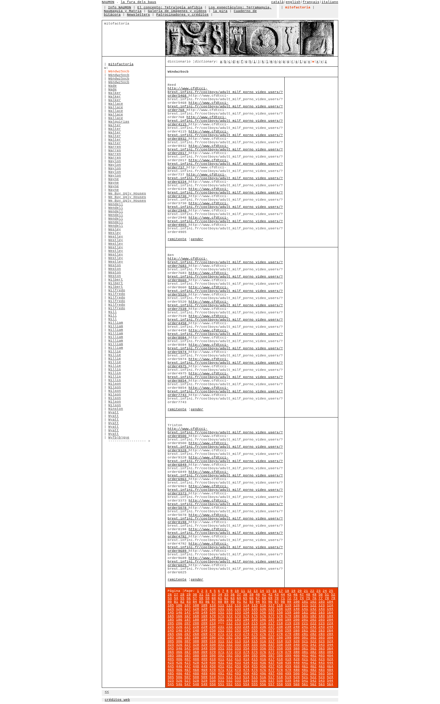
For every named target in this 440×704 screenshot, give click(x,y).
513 (238, 677)
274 (246, 634)
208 (196, 623)
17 (281, 591)
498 (280, 673)
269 (204, 634)
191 (221, 619)
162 (313, 612)
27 (176, 594)
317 (271, 641)
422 (313, 659)
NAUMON (108, 2)
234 (246, 627)
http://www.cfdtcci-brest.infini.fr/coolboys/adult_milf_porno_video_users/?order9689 (225, 547)
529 (204, 680)
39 (251, 594)
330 (213, 645)
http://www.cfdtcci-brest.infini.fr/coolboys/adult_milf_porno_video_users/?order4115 (225, 120)
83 (188, 602)
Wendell (115, 204)
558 (280, 684)
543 (321, 680)
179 (288, 616)
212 (229, 623)
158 (280, 612)
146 (179, 612)
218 (280, 623)
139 (288, 609)
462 (313, 666)
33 (214, 594)
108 (196, 605)
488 (196, 673)
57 (195, 598)
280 (296, 634)
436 (263, 663)
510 (213, 677)
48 (308, 594)
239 (288, 627)
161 (305, 612)
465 (171, 670)
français (311, 2)
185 (171, 619)
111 (221, 605)
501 (305, 673)
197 (271, 619)
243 (321, 627)
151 (221, 612)
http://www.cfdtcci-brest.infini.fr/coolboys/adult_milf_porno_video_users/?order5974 (225, 348)
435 (254, 663)
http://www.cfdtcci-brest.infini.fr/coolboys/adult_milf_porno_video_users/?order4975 (225, 362)
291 (221, 637)
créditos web (117, 700)
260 (296, 630)
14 (262, 591)
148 (196, 612)
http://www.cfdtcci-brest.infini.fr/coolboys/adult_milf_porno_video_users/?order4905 (225, 221)
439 (288, 663)
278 (280, 634)
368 (196, 652)
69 (270, 598)
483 (321, 670)
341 (305, 645)
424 (330, 659)
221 (305, 623)
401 (305, 655)
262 (313, 630)
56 (188, 598)
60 (214, 598)
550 (213, 684)
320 (296, 641)
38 (245, 594)
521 (305, 677)
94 (258, 602)
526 (179, 680)
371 (221, 652)
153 (238, 612)
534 (246, 680)
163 (321, 612)
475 (254, 670)
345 (171, 648)
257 (271, 630)
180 (296, 616)
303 (321, 637)
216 (263, 623)
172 (229, 616)
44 (283, 594)
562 (313, 684)
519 (288, 677)
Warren (114, 147)
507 (187, 677)
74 (302, 598)
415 (254, 659)
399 (288, 655)
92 (245, 602)
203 (321, 619)
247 (187, 630)
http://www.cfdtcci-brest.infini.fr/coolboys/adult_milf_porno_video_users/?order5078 (225, 504)
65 (245, 598)
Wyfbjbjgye (118, 437)
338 (280, 645)
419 (288, 659)
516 (263, 677)
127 (187, 609)
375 (254, 652)
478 (280, 670)
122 (313, 605)
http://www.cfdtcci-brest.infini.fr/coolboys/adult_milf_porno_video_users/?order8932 (225, 135)
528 (196, 680)
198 (280, 619)
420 (296, 659)
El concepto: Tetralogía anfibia (169, 7)
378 (280, 652)
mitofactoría (120, 64)
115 (254, 605)
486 (179, 673)
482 (313, 670)
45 (289, 594)
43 (276, 594)
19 (293, 591)
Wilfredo (116, 290)
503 (321, 673)
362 (313, 648)
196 (263, 619)
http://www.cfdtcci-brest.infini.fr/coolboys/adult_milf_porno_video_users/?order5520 (225, 291)
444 (330, 663)
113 (238, 605)
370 (213, 652)
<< (107, 692)
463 (321, 666)
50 (320, 594)
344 (330, 645)
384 (330, 652)
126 (179, 609)
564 (330, 684)
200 (296, 619)
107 (187, 605)
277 (271, 634)
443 (321, 663)
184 (330, 616)
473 (238, 670)
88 (220, 602)
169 (204, 616)
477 (271, 670)
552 (229, 684)
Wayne (113, 179)
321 (305, 641)
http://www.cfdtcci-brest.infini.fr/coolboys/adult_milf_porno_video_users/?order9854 (225, 377)
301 (305, 637)
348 (196, 648)
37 (239, 594)
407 (187, 659)
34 (220, 594)
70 (276, 598)
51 (327, 594)
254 (246, 630)
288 (196, 637)
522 (313, 677)
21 (306, 591)
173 (238, 616)
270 (213, 634)
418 (280, 659)
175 (254, 616)
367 (187, 652)
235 (254, 627)
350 (213, 648)
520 (296, 677)
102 (313, 602)
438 (280, 663)
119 (288, 605)
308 (196, 641)
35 (226, 594)
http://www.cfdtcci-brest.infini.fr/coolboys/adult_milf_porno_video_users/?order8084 (225, 334)
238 (280, 627)
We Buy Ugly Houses (127, 193)
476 (263, 670)
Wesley (114, 229)
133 (238, 609)
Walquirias (118, 122)
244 (330, 627)
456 (263, 666)
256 (263, 630)
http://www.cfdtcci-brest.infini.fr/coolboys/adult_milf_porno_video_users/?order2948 (225, 207)
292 (229, 637)
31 (201, 594)
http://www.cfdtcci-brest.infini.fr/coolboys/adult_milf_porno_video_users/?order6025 (225, 561)
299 (288, 637)
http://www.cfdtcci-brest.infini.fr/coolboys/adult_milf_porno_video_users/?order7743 (225, 391)
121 (305, 605)
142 (313, 609)
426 (179, 663)
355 (254, 648)
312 (229, 641)
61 (220, 598)
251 (221, 630)
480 (296, 670)
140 (296, 609)
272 (229, 634)
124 (330, 605)
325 (171, 645)
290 (213, 637)
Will (112, 312)
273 (238, 634)
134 (246, 609)
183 (321, 616)
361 (305, 648)
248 (196, 630)
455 (254, 666)
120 (296, 605)
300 (296, 637)
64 (239, 598)
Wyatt (113, 412)
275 (254, 634)
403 (321, 655)
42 (270, 594)
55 (182, 598)
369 (204, 652)
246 (179, 630)
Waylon (114, 161)
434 (246, 663)
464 (330, 666)
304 (330, 637)
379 (288, 652)
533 (238, 680)
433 (238, 663)
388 (196, 655)
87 (214, 602)
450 (213, 666)
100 (296, 602)
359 (288, 648)
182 (313, 616)
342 (313, 645)
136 (263, 609)
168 (196, 616)
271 (221, 634)
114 (246, 605)
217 (271, 623)
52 (333, 594)
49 (314, 594)
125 (171, 609)
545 (171, 684)
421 (305, 659)
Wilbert (115, 279)
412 (229, 659)
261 (305, 630)
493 (238, 673)
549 (204, 684)
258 (280, 630)
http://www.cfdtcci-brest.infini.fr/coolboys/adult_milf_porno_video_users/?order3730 (225, 192)
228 (196, 627)
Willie (114, 351)
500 (296, 673)
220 (296, 623)
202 (313, 619)
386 (179, 655)
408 (196, 659)
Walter (114, 125)
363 (321, 648)
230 (213, 627)
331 (221, 645)
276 (263, 634)
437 (271, 663)
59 (207, 598)
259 (288, 630)
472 (229, 670)
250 (213, 630)
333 (238, 645)
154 (246, 612)
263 (321, 630)
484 (330, 670)
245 (171, 630)
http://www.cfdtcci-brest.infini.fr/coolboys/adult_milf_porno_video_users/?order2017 (225, 149)
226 (179, 627)
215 (254, 623)
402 (313, 655)
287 (187, 637)
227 (187, 627)
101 (305, 602)
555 (254, 684)
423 (321, 659)
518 (280, 677)
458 (280, 666)
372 (229, 652)
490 (213, 673)
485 (171, 673)
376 (263, 652)
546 (179, 684)
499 (288, 673)
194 (246, 619)
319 (288, 641)
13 (256, 591)
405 (171, 659)
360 (296, 648)
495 (254, 673)
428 (196, 663)
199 (288, 619)
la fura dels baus (138, 2)
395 (254, 655)
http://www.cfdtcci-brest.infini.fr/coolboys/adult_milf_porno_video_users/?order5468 (225, 92)
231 (221, 627)
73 (295, 598)
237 (271, 627)
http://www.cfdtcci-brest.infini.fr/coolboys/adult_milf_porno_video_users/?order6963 (225, 475)
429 (204, 663)
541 (305, 680)
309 (204, 641)
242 (313, 627)
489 (204, 673)
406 (179, 659)
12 (249, 591)
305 (171, 641)
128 (196, 609)
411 (221, 659)
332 (229, 645)
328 (196, 645)
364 (330, 648)
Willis (114, 369)
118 (280, 605)
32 (207, 594)
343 (321, 645)
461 (305, 666)
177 (271, 616)
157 (271, 612)
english (293, 2)
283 (321, 634)
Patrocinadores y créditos (182, 14)
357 (271, 648)
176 (263, 616)
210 (213, 623)
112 (229, 605)
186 (179, 619)
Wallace (115, 104)
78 (327, 598)
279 (288, 634)
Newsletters (138, 14)
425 (171, 663)
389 (204, 655)
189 (204, 619)
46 (295, 594)
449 (204, 666)
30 (195, 594)
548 (196, 684)
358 (280, 648)
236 (263, 627)
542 (313, 680)
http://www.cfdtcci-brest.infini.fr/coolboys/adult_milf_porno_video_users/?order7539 (225, 305)
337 (271, 645)
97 (276, 602)
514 (246, 677)
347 (187, 648)
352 (229, 648)
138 (280, 609)
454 (246, 666)
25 (331, 591)
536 (263, 680)
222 (313, 623)
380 (296, 652)
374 (246, 652)
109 (204, 605)
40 (258, 594)
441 (305, 663)
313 (238, 641)
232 (229, 627)
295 (254, 637)
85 (201, 602)
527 (187, 680)
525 (171, 680)
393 (238, 655)
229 (204, 627)
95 (264, 602)
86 (207, 602)
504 (330, 673)
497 (271, 673)
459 (288, 666)
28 (182, 594)
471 (221, 670)
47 (302, 594)
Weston (114, 265)
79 (333, 598)
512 (229, 677)
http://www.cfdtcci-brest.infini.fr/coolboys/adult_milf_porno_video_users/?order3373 (225, 489)
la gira (220, 11)
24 (325, 591)
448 (196, 666)
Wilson (114, 383)
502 (313, 673)
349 (204, 648)
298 (280, 637)
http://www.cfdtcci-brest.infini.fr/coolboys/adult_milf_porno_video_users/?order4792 (225, 533)
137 (271, 609)
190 (213, 619)
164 (330, 612)
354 (246, 648)
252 (229, 630)
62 (226, 598)
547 (187, 684)
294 (246, 637)
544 (330, 680)
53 (170, 598)
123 (321, 605)
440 (296, 663)
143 (321, 609)
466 (179, 670)
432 (229, 663)
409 (204, 659)
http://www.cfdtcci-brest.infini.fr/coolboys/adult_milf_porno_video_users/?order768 (225, 106)
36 (232, 594)
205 (171, 623)
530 (213, 680)
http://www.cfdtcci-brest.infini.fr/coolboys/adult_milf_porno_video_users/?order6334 (225, 178)
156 (263, 612)
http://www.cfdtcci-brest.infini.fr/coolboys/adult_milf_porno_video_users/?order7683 (225, 262)
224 (330, 623)
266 (179, 634)
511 (221, 677)
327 (187, 645)
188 (196, 619)
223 (321, 623)
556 (263, 684)
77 (320, 598)
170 (213, 616)
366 (179, 652)
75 (308, 598)
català (277, 2)
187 (187, 619)
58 (201, 598)
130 (213, 609)
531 (221, 680)
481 (305, 670)
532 (229, 680)
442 (313, 663)
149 (204, 612)
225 (171, 627)
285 (171, 637)
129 (204, 609)
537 (271, 680)
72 (289, 598)
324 (330, 641)
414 (246, 659)
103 (321, 602)
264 (330, 630)
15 (268, 591)
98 (283, 602)
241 (305, 627)
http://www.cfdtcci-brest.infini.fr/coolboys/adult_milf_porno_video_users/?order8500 (225, 432)
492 (229, 673)
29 (188, 594)
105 (171, 605)
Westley (115, 236)
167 (187, 616)
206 (179, 623)
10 (237, 591)
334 (246, 645)
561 (305, 684)
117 (271, 605)
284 (330, 634)
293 (238, 637)
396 (263, 655)
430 (213, 663)
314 (246, 641)
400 (296, 655)
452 (229, 666)
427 (187, 663)
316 (263, 641)
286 (179, 637)
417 (271, 659)
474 (246, 670)
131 (221, 609)
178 (280, 616)
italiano (329, 2)
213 (238, 623)
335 (254, 645)
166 (179, 616)
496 (263, 673)
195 (254, 619)
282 (313, 634)
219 (288, 623)
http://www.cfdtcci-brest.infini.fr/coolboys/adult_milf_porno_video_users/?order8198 (225, 518)
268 (196, 634)
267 (187, 634)
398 (280, 655)
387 (187, 655)
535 (254, 680)
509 (204, 677)
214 (246, 623)
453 (238, 666)
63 (232, 598)
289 (204, 637)
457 (271, 666)
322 (313, 641)
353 (238, 648)
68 (264, 598)
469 (204, 670)
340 (296, 645)
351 (221, 648)
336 (263, 645)
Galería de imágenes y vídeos (177, 11)
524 (330, 677)
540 (296, 680)
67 (258, 598)
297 (271, 637)
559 (288, 684)
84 (195, 602)
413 (238, 659)
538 (280, 680)
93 (251, 602)
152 (229, 612)
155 (254, 612)
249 (204, 630)
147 (187, 612)
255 (254, 630)
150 (213, 612)
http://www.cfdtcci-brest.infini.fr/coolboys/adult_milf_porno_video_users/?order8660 (225, 276)
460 (296, 666)
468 (196, 670)
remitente (177, 239)
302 (313, 637)
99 (289, 602)
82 (182, 602)
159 (288, 612)
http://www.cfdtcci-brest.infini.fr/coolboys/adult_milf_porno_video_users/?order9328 (225, 446)
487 (187, 673)
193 (238, 619)
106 (179, 605)
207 (187, 623)
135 (254, 609)
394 (246, 655)
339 (288, 645)
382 (313, 652)
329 (204, 645)
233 (238, 627)
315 (254, 641)
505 (171, 677)
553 (238, 684)
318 (280, 641)
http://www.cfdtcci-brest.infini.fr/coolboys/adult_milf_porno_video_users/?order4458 (225, 319)
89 (226, 602)
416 (263, 659)
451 (221, 666)
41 (264, 594)
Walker (114, 93)
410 (213, 659)
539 (288, 680)
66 (251, 598)
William (115, 322)
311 (221, 641)
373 (238, 652)
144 (330, 609)
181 (305, 616)
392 (229, 655)
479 (288, 670)
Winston (115, 409)
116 (263, 605)
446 (179, 666)
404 (330, 655)
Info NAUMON (119, 7)
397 (271, 655)
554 (246, 684)
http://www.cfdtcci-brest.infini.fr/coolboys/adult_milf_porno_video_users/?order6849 (225, 461)
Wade (112, 86)
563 (321, 684)
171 (221, 616)
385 (171, 655)
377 (271, 652)
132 (229, 609)
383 (321, 652)
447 (187, 666)
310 (213, 641)
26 (170, 594)
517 (271, 677)
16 (274, 591)
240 (296, 627)
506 (179, 677)
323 (321, 641)
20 (300, 591)
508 (196, 677)
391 (221, 655)
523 (321, 677)
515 (254, 677)
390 (213, 655)
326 (179, 645)
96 (270, 602)
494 (246, 673)
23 (318, 591)
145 (171, 612)
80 (170, 602)
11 (243, 591)
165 (171, 616)
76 (314, 598)
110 (213, 605)
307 (187, 641)
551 (221, 684)
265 (171, 634)
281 (305, 634)
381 (305, 652)
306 (179, 641)
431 (221, 663)
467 (187, 670)
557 (271, 684)
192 (229, 619)
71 (283, 598)
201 (305, 619)
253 (238, 630)
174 (246, 616)
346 (179, 648)
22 (312, 591)
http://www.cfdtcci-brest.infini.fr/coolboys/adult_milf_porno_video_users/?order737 (225, 164)
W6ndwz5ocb (118, 75)
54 (176, 598)
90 (232, 602)
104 (330, 602)
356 (263, 648)
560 (296, 684)
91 (239, 602)
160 (296, 612)
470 (213, 670)
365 (171, 652)
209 (204, 623)
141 (305, 609)
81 (176, 602)
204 (330, 619)
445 (171, 666)
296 (263, 637)
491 (221, 673)
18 (287, 591)
